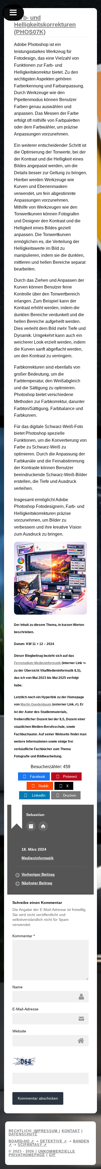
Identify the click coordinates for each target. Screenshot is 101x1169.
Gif (52, 1155)
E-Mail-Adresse (25, 1009)
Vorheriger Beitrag (38, 874)
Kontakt (71, 1131)
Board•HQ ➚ (21, 1141)
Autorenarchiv (31, 826)
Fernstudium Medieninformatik (37, 663)
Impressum (46, 1131)
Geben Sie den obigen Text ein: (39, 1069)
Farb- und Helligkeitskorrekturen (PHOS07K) (45, 24)
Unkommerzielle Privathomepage (42, 1153)
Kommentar (23, 936)
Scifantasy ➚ (32, 1145)
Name (17, 987)
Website (19, 1031)
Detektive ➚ (53, 1141)
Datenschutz (23, 1134)
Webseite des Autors (43, 826)
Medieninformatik (38, 858)
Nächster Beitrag (37, 883)
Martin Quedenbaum (35, 704)
